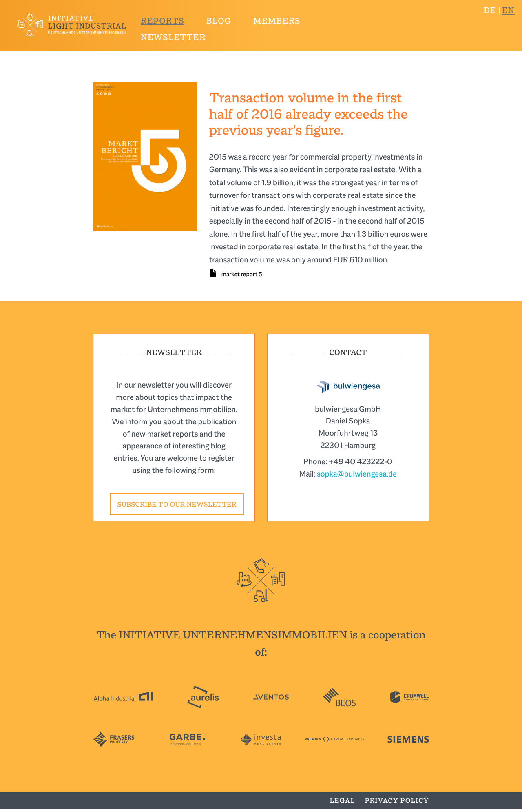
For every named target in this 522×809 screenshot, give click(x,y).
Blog (219, 21)
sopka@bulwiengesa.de (357, 474)
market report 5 (241, 274)
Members (277, 21)
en (508, 10)
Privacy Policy (397, 800)
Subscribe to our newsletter (176, 504)
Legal (342, 800)
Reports (162, 21)
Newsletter (173, 37)
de (490, 10)
